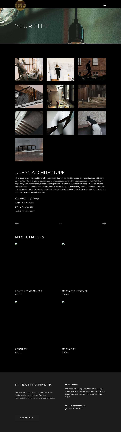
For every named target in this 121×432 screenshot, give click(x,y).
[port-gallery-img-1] (29, 69)
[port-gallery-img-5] (60, 96)
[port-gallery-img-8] (60, 123)
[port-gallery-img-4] (29, 96)
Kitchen (31, 202)
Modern (31, 211)
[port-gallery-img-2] (60, 69)
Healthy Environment (28, 291)
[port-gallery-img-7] (29, 123)
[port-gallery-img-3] (92, 69)
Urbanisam (21, 349)
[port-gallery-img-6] (92, 96)
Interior (25, 211)
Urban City (69, 349)
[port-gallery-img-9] (92, 123)
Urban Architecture (75, 291)
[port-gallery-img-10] (29, 149)
